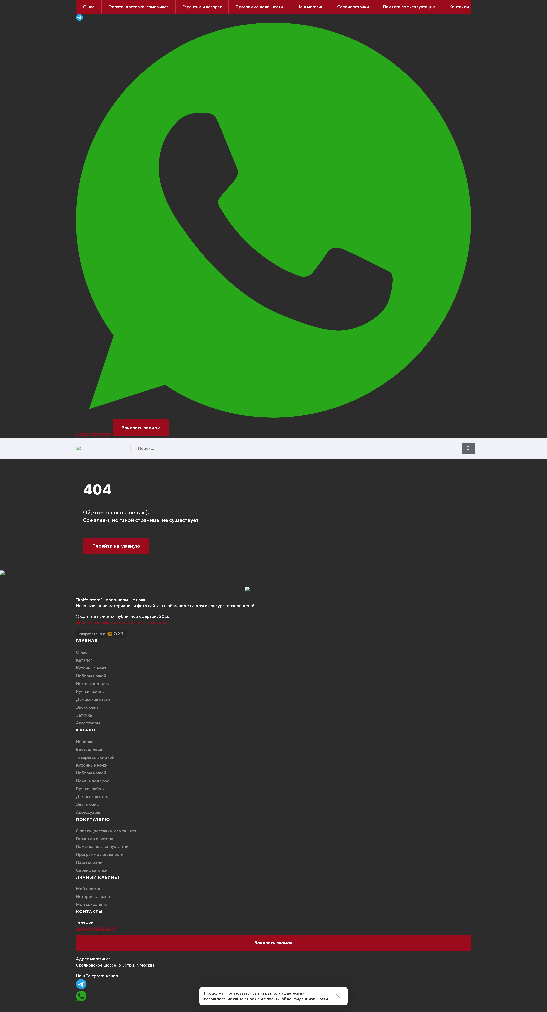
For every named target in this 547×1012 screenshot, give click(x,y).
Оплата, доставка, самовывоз (138, 6)
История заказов (93, 896)
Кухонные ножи (92, 668)
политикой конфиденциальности (297, 999)
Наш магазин (310, 6)
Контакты (459, 6)
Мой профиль (90, 888)
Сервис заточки (353, 6)
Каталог (84, 660)
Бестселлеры (89, 749)
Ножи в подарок (93, 683)
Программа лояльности (259, 6)
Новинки (85, 741)
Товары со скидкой (96, 757)
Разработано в (92, 634)
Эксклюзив (87, 707)
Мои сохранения (93, 904)
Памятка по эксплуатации (409, 6)
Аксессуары (88, 723)
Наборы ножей (91, 675)
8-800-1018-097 (93, 434)
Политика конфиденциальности (108, 622)
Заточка (84, 715)
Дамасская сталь (93, 699)
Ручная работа (91, 691)
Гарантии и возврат (202, 6)
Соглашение (155, 622)
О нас (88, 6)
